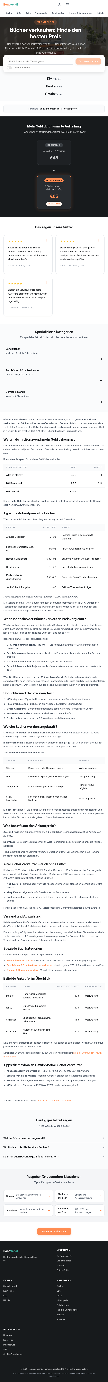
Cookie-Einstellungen (13, 1354)
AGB (5, 1349)
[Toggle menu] (103, 4)
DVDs (28, 13)
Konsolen (61, 1319)
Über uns (7, 1335)
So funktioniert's (64, 1256)
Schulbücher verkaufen (20, 960)
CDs (19, 13)
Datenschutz (9, 1345)
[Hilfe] (52, 4)
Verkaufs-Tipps (64, 1260)
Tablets (100, 13)
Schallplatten (58, 13)
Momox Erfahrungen (83, 1052)
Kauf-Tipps (8, 1291)
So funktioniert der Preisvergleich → (60, 108)
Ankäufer (61, 1265)
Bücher (9, 13)
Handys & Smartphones (80, 13)
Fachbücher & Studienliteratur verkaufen (30, 965)
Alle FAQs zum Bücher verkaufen (55, 1100)
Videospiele (41, 13)
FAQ (5, 1295)
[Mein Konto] (59, 4)
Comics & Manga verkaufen (22, 970)
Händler (7, 1300)
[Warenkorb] (67, 4)
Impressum (8, 1340)
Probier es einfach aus (54, 1231)
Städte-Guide (63, 1270)
